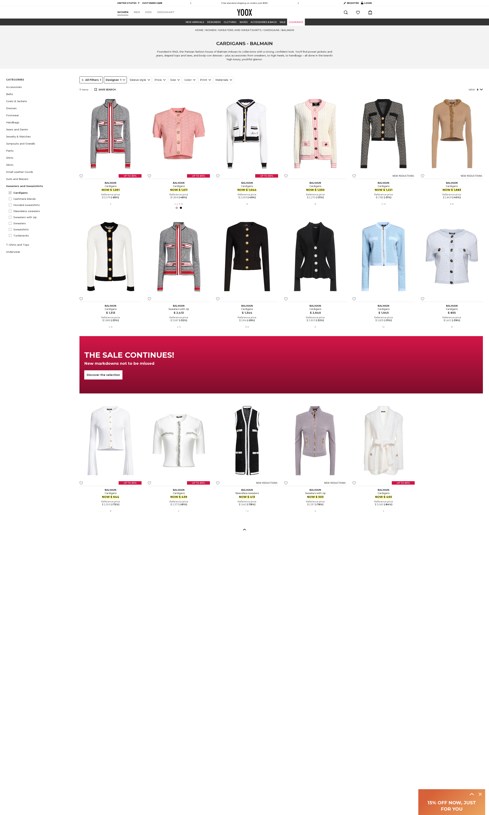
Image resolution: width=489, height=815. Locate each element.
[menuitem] (122, 12)
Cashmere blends (24, 198)
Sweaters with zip (25, 217)
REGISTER (353, 3)
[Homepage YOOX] (244, 12)
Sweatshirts (21, 229)
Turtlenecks (21, 235)
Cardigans (20, 192)
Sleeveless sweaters (26, 211)
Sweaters (19, 223)
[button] (40, 87)
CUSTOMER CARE (152, 3)
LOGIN (366, 4)
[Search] (346, 12)
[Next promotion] (298, 3)
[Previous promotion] (191, 3)
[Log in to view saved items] (358, 12)
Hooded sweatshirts (26, 204)
